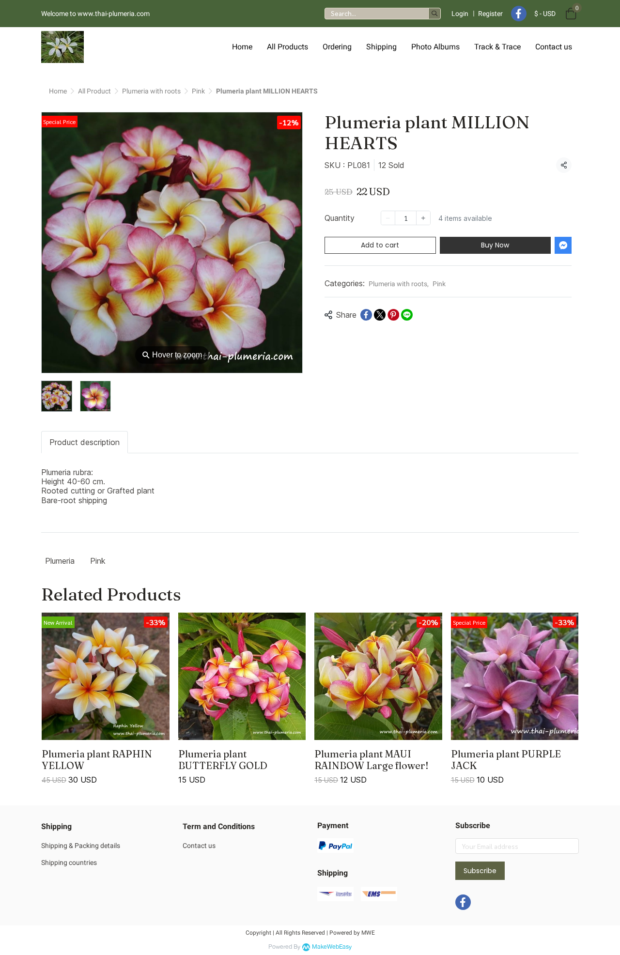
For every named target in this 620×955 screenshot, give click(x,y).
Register (490, 13)
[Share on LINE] (407, 315)
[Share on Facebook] (366, 315)
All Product (94, 91)
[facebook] (519, 13)
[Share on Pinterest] (393, 315)
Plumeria (60, 561)
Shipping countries (69, 862)
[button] (382, 13)
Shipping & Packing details (80, 845)
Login (459, 13)
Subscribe (480, 871)
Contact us (199, 845)
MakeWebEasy (332, 947)
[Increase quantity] (423, 218)
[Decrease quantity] (388, 218)
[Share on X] (380, 315)
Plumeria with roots (151, 91)
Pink (198, 91)
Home (58, 91)
